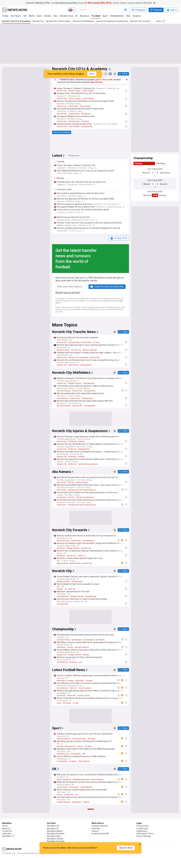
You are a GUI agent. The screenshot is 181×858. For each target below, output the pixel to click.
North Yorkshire (97, 779)
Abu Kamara (86, 114)
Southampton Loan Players (94, 640)
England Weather (63, 802)
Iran (55, 16)
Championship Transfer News (79, 342)
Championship (73, 114)
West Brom (165, 173)
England (86, 802)
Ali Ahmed (72, 441)
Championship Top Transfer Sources (82, 490)
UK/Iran (60, 794)
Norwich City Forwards (140, 21)
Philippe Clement (74, 383)
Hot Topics (15, 16)
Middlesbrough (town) (81, 779)
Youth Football (87, 91)
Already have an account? (67, 292)
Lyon (80, 662)
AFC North (92, 739)
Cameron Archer (63, 640)
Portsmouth (61, 482)
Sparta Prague (75, 563)
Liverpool (89, 680)
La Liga (75, 703)
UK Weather (76, 802)
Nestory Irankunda (90, 350)
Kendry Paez (95, 357)
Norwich (146, 173)
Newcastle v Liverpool (65, 680)
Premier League (74, 91)
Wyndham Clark (63, 754)
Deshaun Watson (63, 739)
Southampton (76, 640)
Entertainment (117, 16)
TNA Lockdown (84, 761)
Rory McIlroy (75, 754)
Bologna (81, 441)
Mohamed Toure (63, 350)
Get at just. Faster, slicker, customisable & (88, 3)
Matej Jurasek (62, 563)
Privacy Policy (109, 301)
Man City (73, 688)
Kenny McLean (62, 398)
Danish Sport (73, 106)
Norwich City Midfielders (83, 21)
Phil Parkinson (62, 662)
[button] (73, 155)
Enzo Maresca (62, 688)
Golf (83, 754)
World (31, 16)
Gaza (39, 16)
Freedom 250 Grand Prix (66, 746)
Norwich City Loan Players (78, 357)
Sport (105, 16)
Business (84, 16)
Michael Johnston (82, 647)
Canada (70, 838)
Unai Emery (61, 695)
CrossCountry (62, 787)
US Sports (88, 746)
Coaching (85, 121)
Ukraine (47, 16)
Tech (128, 16)
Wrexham (73, 662)
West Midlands (86, 787)
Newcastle (80, 680)
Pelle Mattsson (63, 596)
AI (77, 16)
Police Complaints (64, 779)
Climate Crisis (66, 16)
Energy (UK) (68, 794)
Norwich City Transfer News (58, 21)
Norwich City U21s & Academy (16, 21)
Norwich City (38, 21)
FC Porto (96, 342)
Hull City (71, 482)
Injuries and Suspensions (88, 464)
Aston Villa (71, 695)
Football (95, 16)
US (76, 838)
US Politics (61, 838)
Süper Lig (81, 556)
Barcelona (67, 703)
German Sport (85, 106)
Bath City (72, 589)
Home (5, 16)
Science (137, 16)
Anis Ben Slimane (64, 391)
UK (24, 16)
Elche (59, 703)
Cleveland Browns (79, 739)
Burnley (162, 195)
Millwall (146, 184)
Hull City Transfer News (85, 497)
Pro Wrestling (62, 761)
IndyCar (80, 746)
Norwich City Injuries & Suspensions (112, 21)
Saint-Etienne (73, 365)
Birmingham (74, 787)
